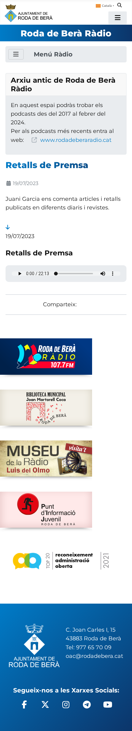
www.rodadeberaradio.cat (75, 140)
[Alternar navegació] (117, 18)
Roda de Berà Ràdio (66, 33)
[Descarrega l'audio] (8, 227)
